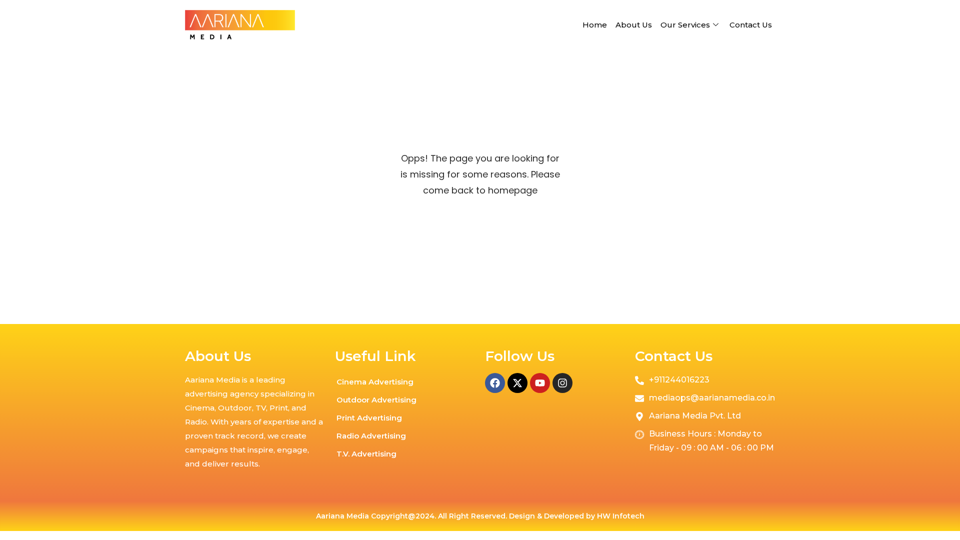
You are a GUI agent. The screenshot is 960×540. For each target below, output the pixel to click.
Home (594, 25)
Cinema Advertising (375, 381)
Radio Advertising (371, 435)
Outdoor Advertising (376, 399)
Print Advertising (369, 417)
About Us (634, 25)
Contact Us (751, 25)
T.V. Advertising (366, 453)
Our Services (685, 25)
